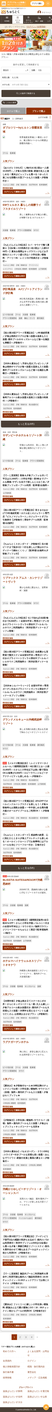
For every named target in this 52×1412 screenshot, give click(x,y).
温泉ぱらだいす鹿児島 (38, 1391)
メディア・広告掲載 (37, 1377)
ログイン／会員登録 (36, 26)
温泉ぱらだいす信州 (12, 1396)
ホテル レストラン (28, 21)
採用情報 (7, 1377)
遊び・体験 (39, 21)
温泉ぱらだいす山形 (37, 1396)
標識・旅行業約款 (36, 1366)
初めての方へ (9, 1351)
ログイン (31, 1360)
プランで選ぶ (38, 111)
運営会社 (31, 1372)
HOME (7, 21)
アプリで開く (37, 3)
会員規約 (7, 1360)
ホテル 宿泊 (17, 21)
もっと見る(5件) (26, 868)
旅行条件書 (8, 1372)
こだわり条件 (11, 103)
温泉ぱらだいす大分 (12, 1402)
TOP (3, 1347)
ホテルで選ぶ (13, 111)
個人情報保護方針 (11, 1366)
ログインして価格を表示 (14, 192)
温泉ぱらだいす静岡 (12, 1391)
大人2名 (15, 77)
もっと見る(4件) (26, 424)
